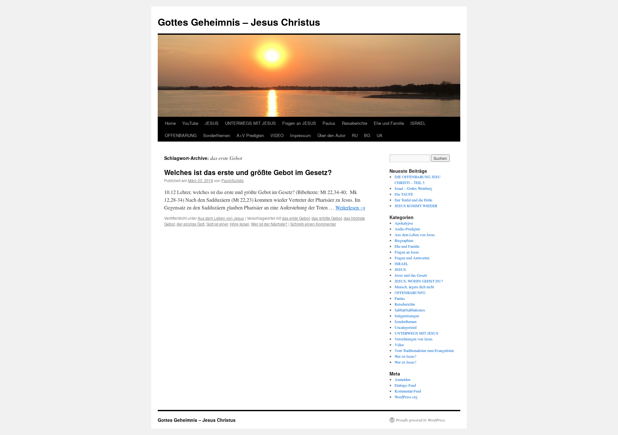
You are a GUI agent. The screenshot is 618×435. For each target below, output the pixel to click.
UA (379, 135)
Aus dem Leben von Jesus (221, 218)
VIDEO (277, 135)
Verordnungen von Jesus (414, 338)
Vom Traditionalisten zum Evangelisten (424, 350)
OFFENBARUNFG (410, 292)
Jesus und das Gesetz (411, 275)
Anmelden (402, 379)
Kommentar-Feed (408, 390)
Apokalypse (404, 223)
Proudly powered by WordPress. (421, 419)
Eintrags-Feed (405, 385)
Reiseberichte (354, 123)
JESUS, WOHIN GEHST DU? (419, 280)
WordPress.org (406, 396)
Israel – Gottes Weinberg (413, 188)
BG (367, 135)
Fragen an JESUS (299, 123)
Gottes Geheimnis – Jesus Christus (239, 22)
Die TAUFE (404, 194)
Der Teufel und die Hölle (413, 199)
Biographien (404, 240)
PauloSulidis (232, 180)
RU (355, 135)
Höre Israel (239, 224)
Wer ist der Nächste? (269, 224)
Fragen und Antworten (412, 257)
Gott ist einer (217, 224)
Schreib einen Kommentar (313, 224)
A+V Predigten (250, 135)
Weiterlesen (350, 207)
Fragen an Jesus (407, 252)
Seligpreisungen (407, 315)
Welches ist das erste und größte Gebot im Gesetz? (248, 172)
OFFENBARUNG (181, 135)
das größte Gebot (327, 218)
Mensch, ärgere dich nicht (414, 286)
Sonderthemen (216, 135)
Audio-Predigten (407, 228)
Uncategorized (406, 327)
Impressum (300, 135)
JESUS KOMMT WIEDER (416, 205)
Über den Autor (331, 135)
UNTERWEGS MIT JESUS (250, 123)
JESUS (212, 123)
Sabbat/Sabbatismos (410, 309)
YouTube (190, 123)
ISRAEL (418, 123)
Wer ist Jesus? (405, 356)
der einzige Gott (190, 224)
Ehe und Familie (389, 123)
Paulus (329, 123)
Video (399, 344)
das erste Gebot (296, 218)
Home (170, 123)
